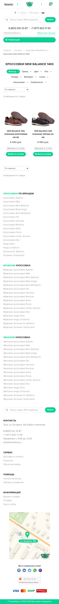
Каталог (18, 50)
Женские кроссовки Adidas (18, 341)
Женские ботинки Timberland (19, 399)
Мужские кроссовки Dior (16, 311)
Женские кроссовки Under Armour (21, 380)
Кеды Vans (8, 243)
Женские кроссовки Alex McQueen (22, 356)
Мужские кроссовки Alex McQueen (22, 285)
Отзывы (7, 500)
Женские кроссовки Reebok (18, 368)
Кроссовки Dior (11, 240)
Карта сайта (9, 504)
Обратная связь (12, 464)
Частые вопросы (12, 478)
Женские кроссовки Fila (16, 360)
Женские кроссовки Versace (18, 364)
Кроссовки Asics (12, 228)
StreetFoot (29, 4)
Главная (7, 50)
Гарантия (8, 460)
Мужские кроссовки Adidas (18, 269)
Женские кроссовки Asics (17, 372)
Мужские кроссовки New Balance (21, 277)
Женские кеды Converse (16, 391)
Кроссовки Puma (12, 232)
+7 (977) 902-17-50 (41, 28)
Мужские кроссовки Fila (16, 288)
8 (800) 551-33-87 (18, 28)
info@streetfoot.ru (12, 33)
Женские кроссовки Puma (17, 376)
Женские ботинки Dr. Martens (19, 395)
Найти (50, 19)
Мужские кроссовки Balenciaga (20, 281)
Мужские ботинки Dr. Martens (19, 323)
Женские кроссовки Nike (16, 345)
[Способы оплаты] (29, 591)
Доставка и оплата (13, 456)
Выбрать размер (16, 154)
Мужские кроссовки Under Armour (21, 308)
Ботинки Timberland (13, 255)
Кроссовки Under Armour (16, 236)
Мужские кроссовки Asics (17, 300)
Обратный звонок (46, 33)
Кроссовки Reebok (13, 224)
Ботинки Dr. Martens (13, 251)
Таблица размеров (13, 482)
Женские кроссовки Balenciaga (20, 353)
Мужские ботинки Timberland (19, 327)
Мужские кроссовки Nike (16, 273)
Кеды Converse (11, 247)
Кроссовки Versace (13, 220)
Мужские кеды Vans (14, 315)
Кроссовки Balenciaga (15, 209)
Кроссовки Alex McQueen (17, 213)
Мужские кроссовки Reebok (18, 296)
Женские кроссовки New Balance (21, 349)
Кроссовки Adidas (13, 197)
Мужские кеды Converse (16, 319)
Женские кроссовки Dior (16, 383)
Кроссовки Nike (11, 201)
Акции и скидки (11, 496)
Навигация (14, 39)
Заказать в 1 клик (16, 148)
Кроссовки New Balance (37, 50)
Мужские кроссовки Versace (18, 292)
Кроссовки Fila (11, 216)
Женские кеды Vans (14, 387)
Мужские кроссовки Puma (17, 304)
